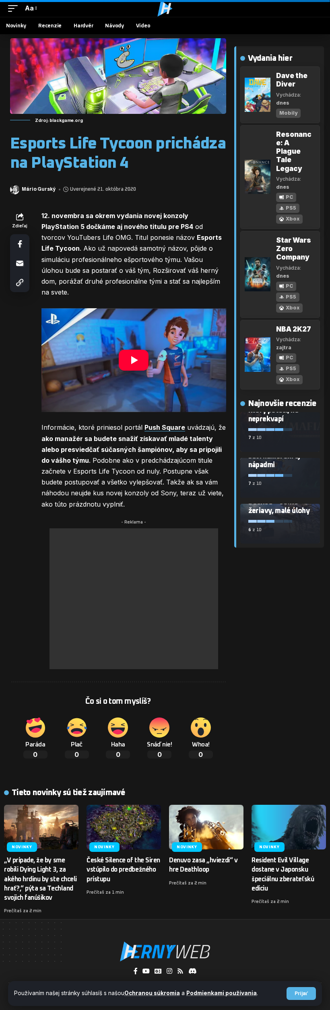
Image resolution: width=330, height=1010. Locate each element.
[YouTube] (146, 971)
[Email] (19, 263)
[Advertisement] (134, 598)
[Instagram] (169, 971)
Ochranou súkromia (152, 993)
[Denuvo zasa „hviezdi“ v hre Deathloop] (206, 827)
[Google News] (158, 971)
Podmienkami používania (221, 993)
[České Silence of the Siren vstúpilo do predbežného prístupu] (124, 827)
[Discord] (192, 971)
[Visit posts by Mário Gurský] (14, 189)
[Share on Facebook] (19, 244)
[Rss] (180, 971)
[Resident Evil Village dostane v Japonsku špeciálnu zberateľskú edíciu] (289, 827)
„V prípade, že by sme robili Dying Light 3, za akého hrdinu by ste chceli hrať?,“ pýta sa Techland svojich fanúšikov (40, 879)
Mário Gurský (39, 189)
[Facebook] (136, 971)
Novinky (22, 847)
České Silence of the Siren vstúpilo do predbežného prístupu (123, 869)
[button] (301, 993)
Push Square (164, 427)
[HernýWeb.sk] (165, 8)
